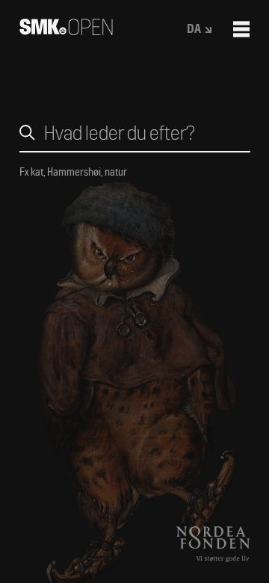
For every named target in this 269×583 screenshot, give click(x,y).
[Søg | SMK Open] (66, 30)
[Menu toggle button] (241, 29)
